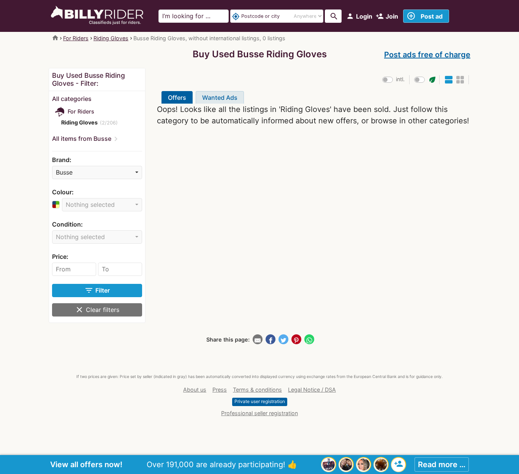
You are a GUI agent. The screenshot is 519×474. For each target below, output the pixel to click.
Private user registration (259, 401)
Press (219, 389)
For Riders (76, 38)
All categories (72, 98)
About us (194, 389)
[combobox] (97, 172)
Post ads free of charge (427, 54)
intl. (400, 79)
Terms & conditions (257, 389)
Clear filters (97, 309)
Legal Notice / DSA (312, 389)
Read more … (441, 464)
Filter (97, 290)
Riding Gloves (110, 38)
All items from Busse (81, 138)
